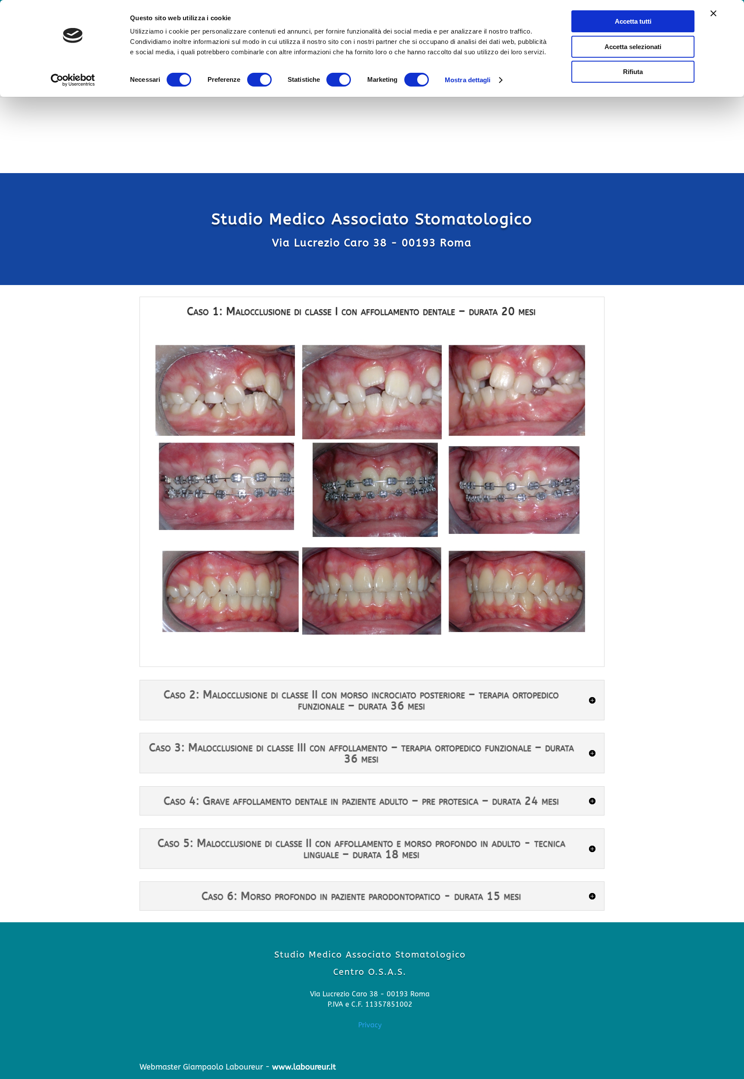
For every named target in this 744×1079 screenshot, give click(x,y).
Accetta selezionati (632, 46)
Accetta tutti (633, 21)
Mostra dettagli (468, 80)
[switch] (259, 80)
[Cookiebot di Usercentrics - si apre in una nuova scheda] (73, 80)
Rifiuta (633, 71)
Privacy (369, 1025)
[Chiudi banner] (713, 13)
